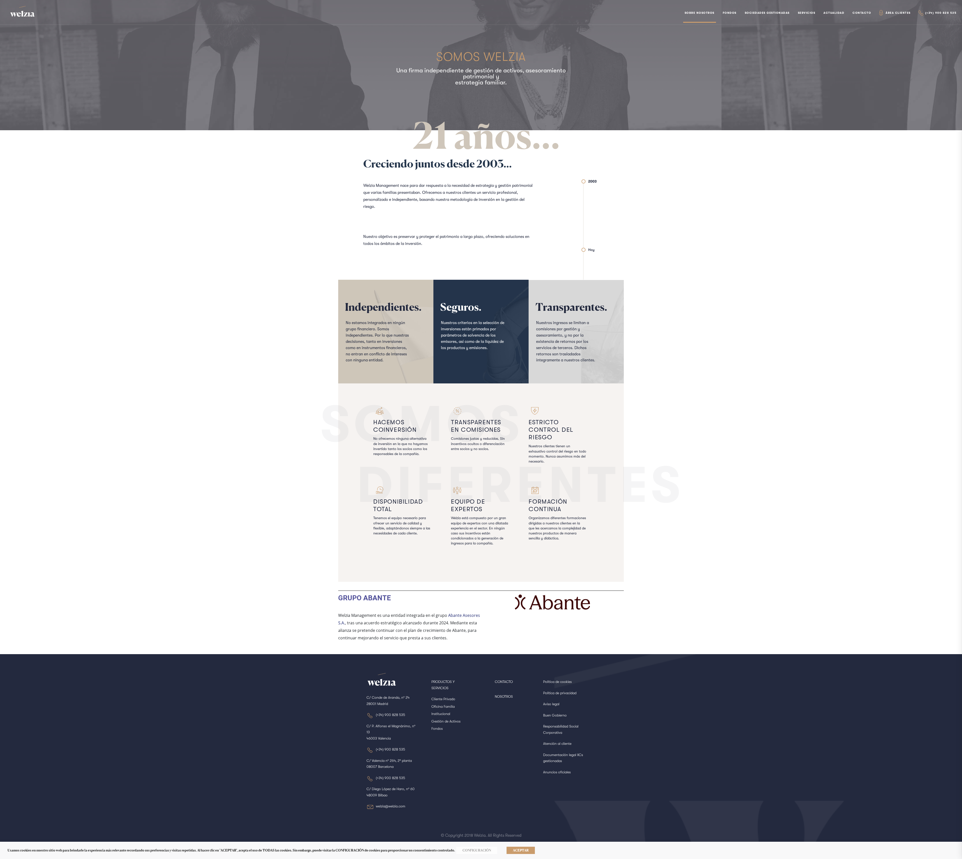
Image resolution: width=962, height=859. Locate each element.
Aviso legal (551, 704)
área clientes (898, 13)
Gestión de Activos (445, 721)
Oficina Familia (443, 706)
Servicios (806, 13)
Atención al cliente (557, 744)
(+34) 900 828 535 (941, 13)
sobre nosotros (699, 13)
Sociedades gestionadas (767, 13)
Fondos (730, 13)
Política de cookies (557, 682)
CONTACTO (504, 682)
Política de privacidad (559, 693)
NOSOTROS (504, 696)
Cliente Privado (443, 699)
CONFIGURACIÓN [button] (476, 850)
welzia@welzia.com (390, 806)
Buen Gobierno (555, 715)
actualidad (833, 13)
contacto (862, 13)
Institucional (440, 714)
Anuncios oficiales (557, 772)
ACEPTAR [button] (521, 850)
